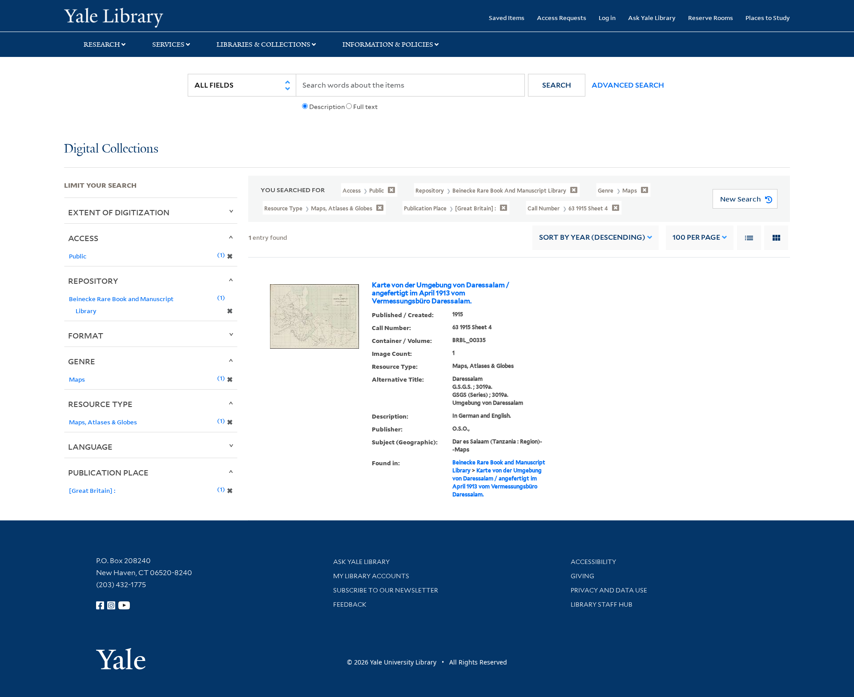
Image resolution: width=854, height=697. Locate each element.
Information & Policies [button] (387, 44)
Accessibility (593, 561)
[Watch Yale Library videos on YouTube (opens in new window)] (124, 605)
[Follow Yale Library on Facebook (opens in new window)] (100, 605)
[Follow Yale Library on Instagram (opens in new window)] (111, 605)
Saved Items (506, 17)
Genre (81, 361)
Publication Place (108, 472)
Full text (365, 106)
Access (83, 238)
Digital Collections (111, 149)
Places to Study (767, 17)
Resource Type (100, 404)
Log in (607, 17)
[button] (556, 85)
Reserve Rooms (710, 17)
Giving (582, 576)
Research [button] (102, 44)
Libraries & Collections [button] (263, 44)
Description (327, 106)
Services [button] (168, 44)
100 (696, 237)
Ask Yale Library (652, 17)
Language (90, 446)
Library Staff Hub (601, 604)
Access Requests (561, 17)
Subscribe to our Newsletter (385, 590)
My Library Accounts (371, 576)
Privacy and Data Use (609, 590)
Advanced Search (628, 85)
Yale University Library (118, 17)
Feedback (350, 604)
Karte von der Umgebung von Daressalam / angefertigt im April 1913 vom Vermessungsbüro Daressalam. (440, 293)
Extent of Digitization (118, 212)
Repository (93, 280)
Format (85, 335)
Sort (592, 237)
